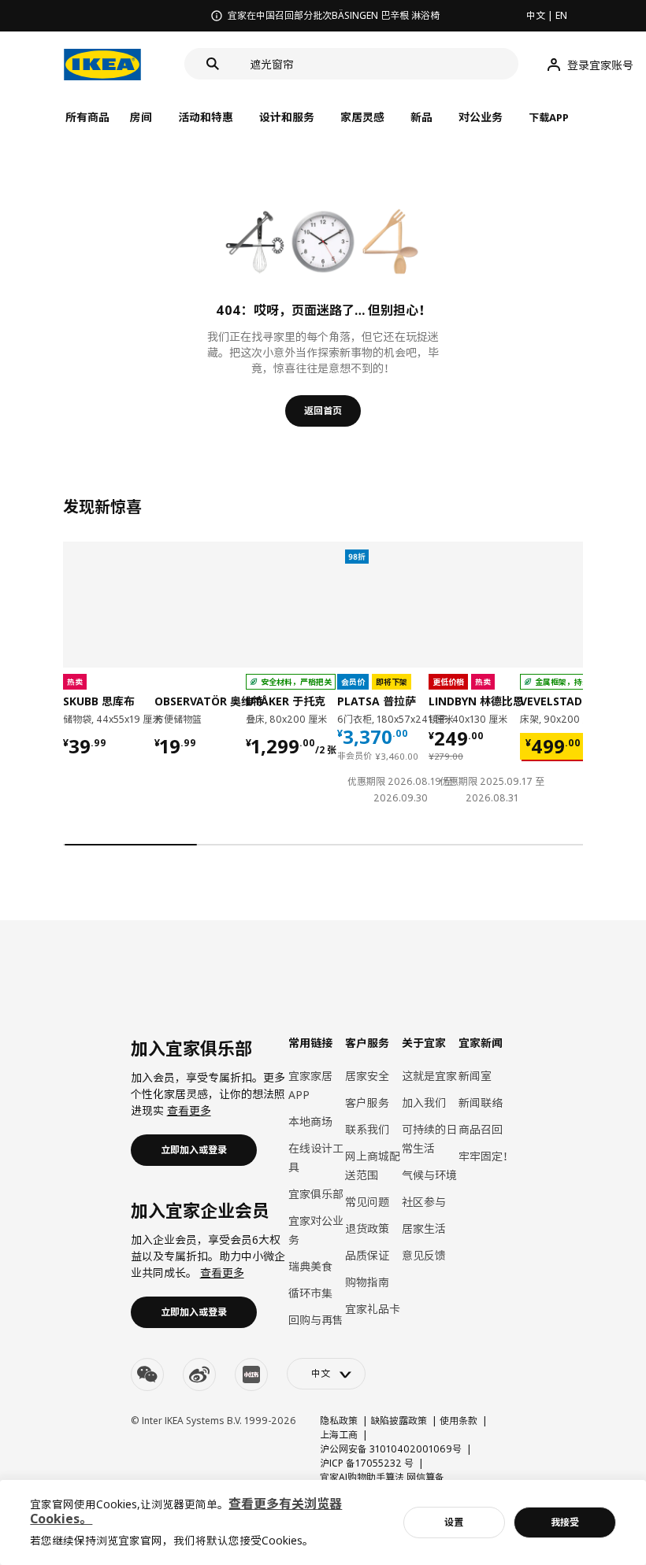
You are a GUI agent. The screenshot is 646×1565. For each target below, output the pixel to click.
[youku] (251, 1374)
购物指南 (367, 1282)
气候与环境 (429, 1174)
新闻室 (475, 1075)
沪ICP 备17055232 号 (367, 1463)
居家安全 (367, 1075)
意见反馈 (424, 1255)
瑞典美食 (310, 1266)
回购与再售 (315, 1319)
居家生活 (424, 1228)
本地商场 (310, 1121)
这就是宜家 (429, 1075)
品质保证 (367, 1255)
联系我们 (367, 1129)
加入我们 (424, 1102)
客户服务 (367, 1102)
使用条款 (458, 1420)
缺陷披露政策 (398, 1420)
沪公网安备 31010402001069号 (391, 1449)
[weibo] (199, 1374)
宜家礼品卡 (372, 1308)
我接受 (565, 1522)
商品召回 (481, 1129)
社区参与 (424, 1201)
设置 (453, 1522)
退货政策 (367, 1228)
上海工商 (339, 1434)
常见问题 (367, 1201)
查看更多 (189, 1110)
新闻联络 (481, 1102)
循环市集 (310, 1293)
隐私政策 (339, 1420)
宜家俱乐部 (315, 1193)
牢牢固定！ (486, 1156)
